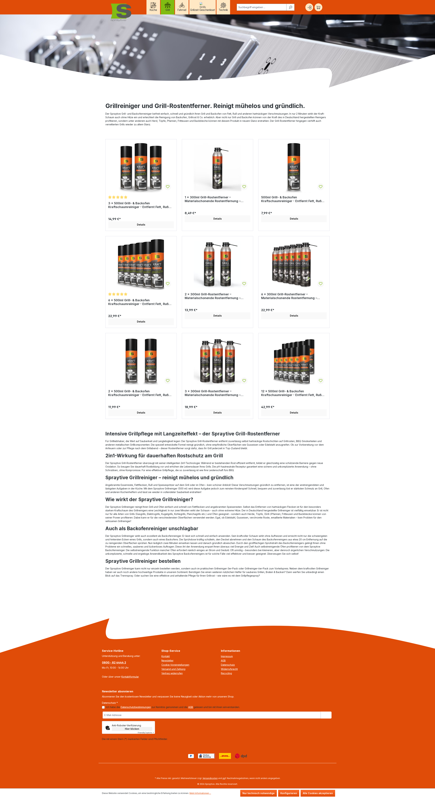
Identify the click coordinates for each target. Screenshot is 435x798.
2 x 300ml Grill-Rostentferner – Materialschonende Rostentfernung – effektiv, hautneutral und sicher (213, 296)
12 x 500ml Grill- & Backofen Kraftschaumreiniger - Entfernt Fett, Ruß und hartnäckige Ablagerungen (291, 393)
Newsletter (167, 660)
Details (141, 224)
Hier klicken (132, 728)
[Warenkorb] (318, 7)
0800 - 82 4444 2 (114, 662)
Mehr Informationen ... (200, 793)
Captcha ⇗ (146, 733)
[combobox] (261, 7)
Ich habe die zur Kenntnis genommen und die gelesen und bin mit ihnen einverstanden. (173, 707)
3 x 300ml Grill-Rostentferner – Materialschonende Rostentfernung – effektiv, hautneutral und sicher (213, 393)
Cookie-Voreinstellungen (175, 664)
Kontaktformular (130, 676)
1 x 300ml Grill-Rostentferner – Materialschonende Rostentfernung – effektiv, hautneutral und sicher (213, 199)
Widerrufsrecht (229, 669)
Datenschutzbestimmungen (136, 707)
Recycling (226, 673)
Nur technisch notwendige (258, 793)
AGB (223, 660)
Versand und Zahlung (173, 669)
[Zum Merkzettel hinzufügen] (167, 186)
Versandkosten (210, 778)
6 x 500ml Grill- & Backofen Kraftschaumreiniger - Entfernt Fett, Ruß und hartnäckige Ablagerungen (138, 302)
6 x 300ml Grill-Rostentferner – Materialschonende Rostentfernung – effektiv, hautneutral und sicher (289, 296)
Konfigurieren (288, 793)
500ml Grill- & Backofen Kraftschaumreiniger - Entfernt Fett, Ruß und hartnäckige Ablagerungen (291, 199)
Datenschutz (228, 664)
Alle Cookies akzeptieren (318, 793)
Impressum (227, 656)
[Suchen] (290, 7)
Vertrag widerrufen (172, 673)
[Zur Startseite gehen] (121, 12)
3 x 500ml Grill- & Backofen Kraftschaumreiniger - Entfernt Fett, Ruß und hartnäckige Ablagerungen (138, 205)
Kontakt (165, 656)
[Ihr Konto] (309, 7)
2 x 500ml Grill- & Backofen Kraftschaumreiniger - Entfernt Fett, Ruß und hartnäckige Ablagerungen (138, 393)
